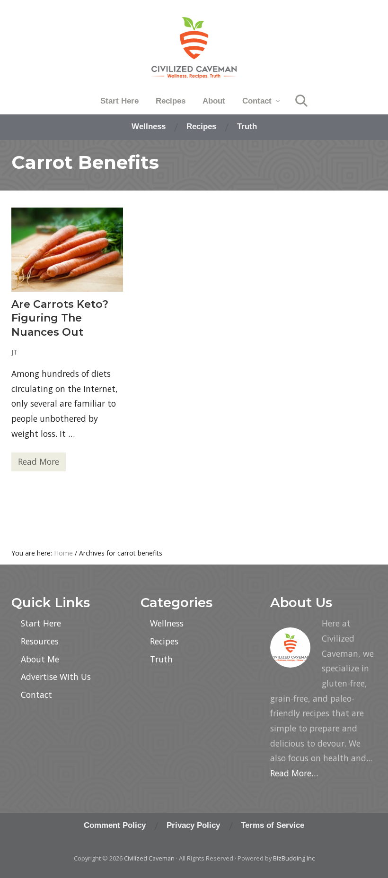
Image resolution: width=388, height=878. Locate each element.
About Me (40, 659)
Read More (38, 463)
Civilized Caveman (149, 858)
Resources (40, 641)
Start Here (41, 623)
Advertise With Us (56, 676)
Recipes (164, 641)
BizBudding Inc (294, 858)
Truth (161, 659)
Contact (36, 694)
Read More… (294, 773)
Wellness (167, 623)
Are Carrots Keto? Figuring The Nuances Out (59, 318)
